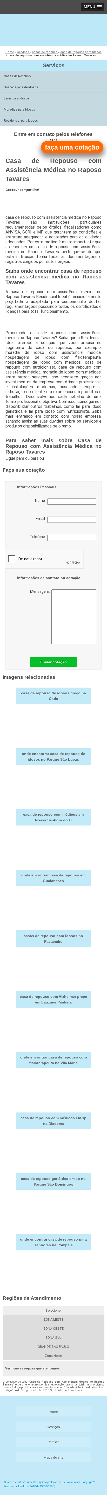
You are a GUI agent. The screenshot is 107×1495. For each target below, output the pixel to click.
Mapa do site (53, 1457)
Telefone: (38, 537)
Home (53, 1412)
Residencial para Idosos (21, 120)
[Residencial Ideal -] (53, 29)
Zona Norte (53, 1356)
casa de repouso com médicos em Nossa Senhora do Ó (53, 817)
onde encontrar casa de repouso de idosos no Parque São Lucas (53, 756)
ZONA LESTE (53, 1319)
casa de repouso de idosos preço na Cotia (53, 696)
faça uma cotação (72, 147)
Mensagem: (40, 591)
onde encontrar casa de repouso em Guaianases (53, 878)
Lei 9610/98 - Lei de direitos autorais (60, 1390)
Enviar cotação (53, 662)
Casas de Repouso (17, 76)
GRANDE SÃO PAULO (53, 1347)
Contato (53, 1442)
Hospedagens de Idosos (21, 87)
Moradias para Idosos (19, 109)
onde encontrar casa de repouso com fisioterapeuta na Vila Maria (53, 1060)
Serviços (53, 65)
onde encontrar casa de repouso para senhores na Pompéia (53, 1242)
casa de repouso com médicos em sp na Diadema (53, 1121)
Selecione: (53, 1310)
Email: (41, 519)
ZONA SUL (53, 1338)
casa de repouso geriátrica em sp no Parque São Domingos (53, 1181)
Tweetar (15, 198)
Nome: (41, 501)
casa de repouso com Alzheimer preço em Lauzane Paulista (53, 999)
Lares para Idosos (16, 98)
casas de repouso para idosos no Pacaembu (53, 939)
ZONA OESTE (53, 1328)
